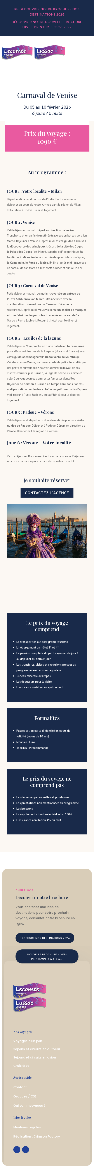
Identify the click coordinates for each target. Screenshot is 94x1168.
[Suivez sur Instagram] (25, 1149)
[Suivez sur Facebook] (16, 1149)
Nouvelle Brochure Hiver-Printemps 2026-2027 (47, 956)
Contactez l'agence (47, 492)
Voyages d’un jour (27, 1041)
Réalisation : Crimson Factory (36, 1136)
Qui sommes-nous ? (29, 1105)
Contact (20, 1087)
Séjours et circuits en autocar (36, 1049)
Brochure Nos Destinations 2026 (45, 938)
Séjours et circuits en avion (34, 1057)
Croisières (21, 1066)
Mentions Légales (27, 1127)
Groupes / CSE (24, 1096)
